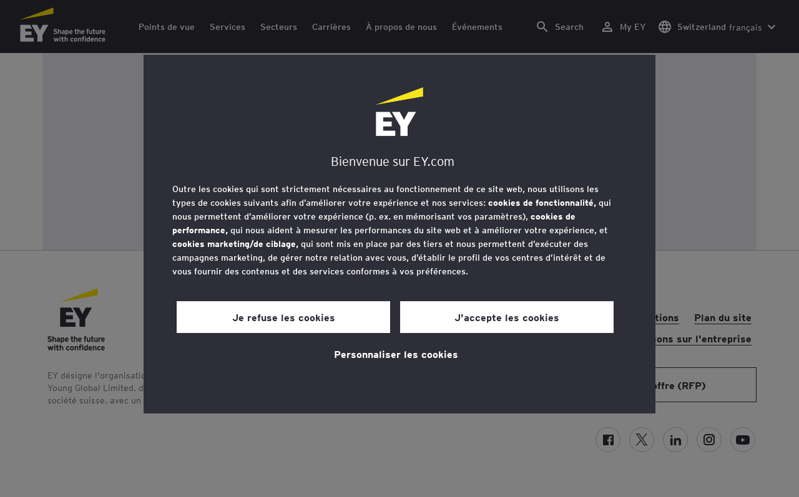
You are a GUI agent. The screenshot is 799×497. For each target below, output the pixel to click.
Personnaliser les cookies (396, 353)
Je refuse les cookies (283, 317)
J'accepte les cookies (506, 317)
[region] (399, 234)
